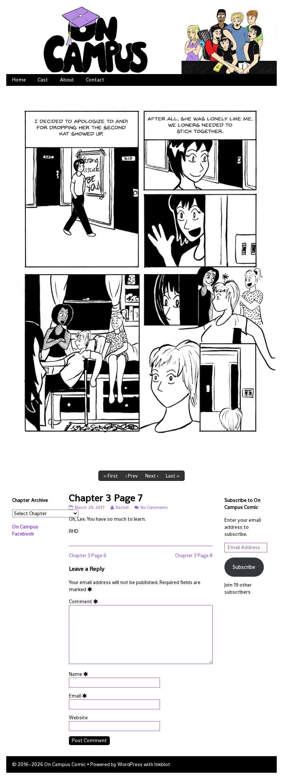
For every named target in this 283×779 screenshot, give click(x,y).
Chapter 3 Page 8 (194, 555)
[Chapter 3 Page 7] (141, 276)
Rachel (122, 507)
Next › (151, 476)
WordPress (130, 764)
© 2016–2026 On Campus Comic (49, 764)
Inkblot (162, 764)
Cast (43, 80)
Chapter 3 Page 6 (87, 555)
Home (19, 80)
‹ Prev (131, 476)
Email (79, 696)
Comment (85, 601)
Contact (95, 80)
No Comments (154, 507)
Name (80, 674)
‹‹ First (111, 476)
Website (78, 718)
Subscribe (244, 566)
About (67, 80)
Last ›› (172, 476)
